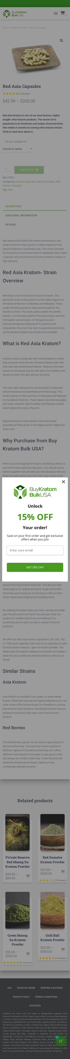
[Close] (63, 481)
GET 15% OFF (35, 567)
